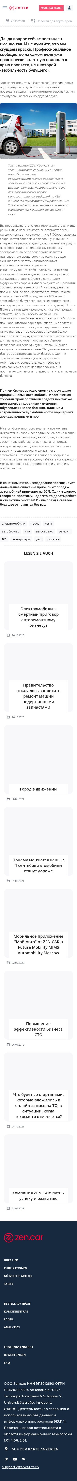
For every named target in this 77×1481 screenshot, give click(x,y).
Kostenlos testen (51, 8)
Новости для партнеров (54, 21)
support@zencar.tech (20, 1467)
